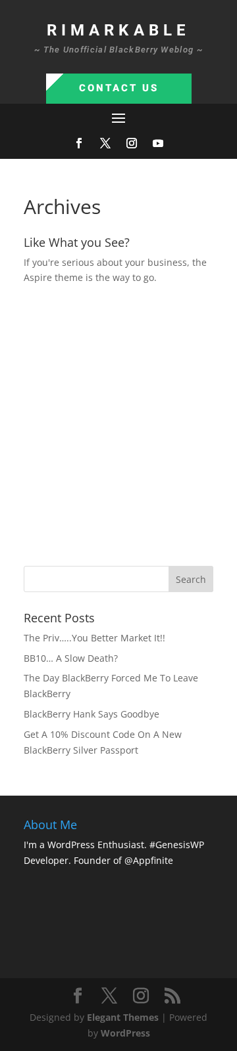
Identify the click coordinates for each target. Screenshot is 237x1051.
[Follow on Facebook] (79, 143)
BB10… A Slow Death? (71, 658)
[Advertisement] (118, 423)
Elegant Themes (123, 1017)
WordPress (125, 1033)
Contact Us (119, 88)
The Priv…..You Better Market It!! (94, 638)
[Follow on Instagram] (131, 143)
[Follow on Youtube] (158, 143)
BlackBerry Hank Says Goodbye (91, 714)
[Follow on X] (105, 143)
